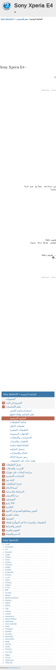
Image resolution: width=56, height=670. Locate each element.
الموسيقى (10, 499)
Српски (8, 644)
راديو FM (10, 503)
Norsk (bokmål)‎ (11, 624)
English (7, 567)
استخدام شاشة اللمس (21, 410)
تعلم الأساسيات (22, 19)
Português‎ (9, 629)
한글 (7, 608)
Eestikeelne (9, 572)
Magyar (8, 595)
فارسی (7, 577)
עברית (7, 587)
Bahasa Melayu (10, 619)
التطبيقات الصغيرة (19, 430)
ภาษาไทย (8, 652)
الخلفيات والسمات (19, 441)
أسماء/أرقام (11, 487)
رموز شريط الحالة (19, 457)
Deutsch (8, 562)
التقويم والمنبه (13, 530)
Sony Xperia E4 (6, 5)
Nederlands (9, 621)
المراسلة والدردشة (15, 491)
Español (8, 570)
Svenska (8, 649)
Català (7, 554)
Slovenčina (9, 636)
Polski (7, 626)
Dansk (7, 560)
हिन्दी (6, 590)
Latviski (8, 614)
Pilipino (7, 655)
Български (9, 547)
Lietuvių (8, 611)
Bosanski (8, 552)
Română (8, 631)
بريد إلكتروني (12, 495)
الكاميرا (9, 507)
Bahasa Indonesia (11, 598)
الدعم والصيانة (13, 534)
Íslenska (8, 600)
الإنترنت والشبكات (15, 468)
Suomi (7, 580)
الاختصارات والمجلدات (21, 437)
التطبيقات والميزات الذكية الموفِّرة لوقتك (26, 522)
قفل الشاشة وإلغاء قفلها (22, 414)
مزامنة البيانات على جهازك (19, 472)
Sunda (7, 646)
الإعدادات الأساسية (15, 476)
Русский (8, 634)
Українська (9, 660)
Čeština (8, 557)
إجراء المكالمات (13, 484)
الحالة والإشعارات (18, 453)
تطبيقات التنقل (17, 426)
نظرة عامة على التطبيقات (23, 460)
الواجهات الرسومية (19, 433)
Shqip (7, 641)
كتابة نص (10, 480)
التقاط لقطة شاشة (19, 445)
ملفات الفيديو (12, 514)
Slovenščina (9, 639)
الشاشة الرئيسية (18, 418)
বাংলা (6, 549)
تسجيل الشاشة (17, 449)
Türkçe (7, 657)
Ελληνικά (8, 565)
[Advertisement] (28, 42)
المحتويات (10, 399)
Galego (7, 585)
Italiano (7, 603)
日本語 (7, 605)
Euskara (8, 575)
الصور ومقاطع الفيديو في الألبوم (21, 511)
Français (8, 582)
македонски (9, 616)
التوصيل (10, 518)
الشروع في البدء (14, 403)
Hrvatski (8, 593)
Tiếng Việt (8, 662)
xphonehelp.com (14, 668)
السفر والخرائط (13, 526)
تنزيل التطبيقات (13, 464)
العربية (7, 544)
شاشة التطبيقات (18, 422)
